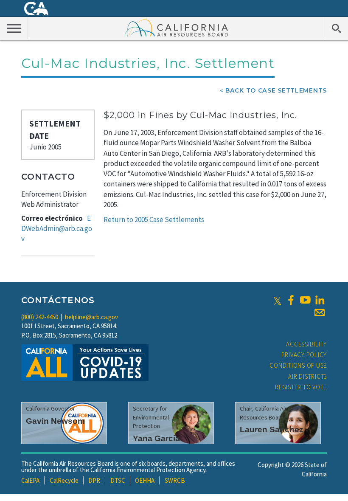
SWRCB (175, 480)
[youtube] (305, 300)
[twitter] (277, 300)
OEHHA (144, 480)
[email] (319, 312)
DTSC (117, 480)
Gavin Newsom (55, 421)
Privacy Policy (304, 355)
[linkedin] (319, 300)
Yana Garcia (156, 438)
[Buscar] (336, 28)
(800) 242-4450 (39, 317)
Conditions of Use (298, 365)
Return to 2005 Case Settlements (154, 219)
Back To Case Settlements (276, 90)
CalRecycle (64, 480)
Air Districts (307, 376)
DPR (94, 480)
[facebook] (290, 300)
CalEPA (30, 480)
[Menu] (14, 28)
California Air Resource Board (176, 27)
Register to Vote (301, 387)
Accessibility (306, 344)
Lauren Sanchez (271, 429)
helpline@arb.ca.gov (91, 317)
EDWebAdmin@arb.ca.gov (56, 229)
